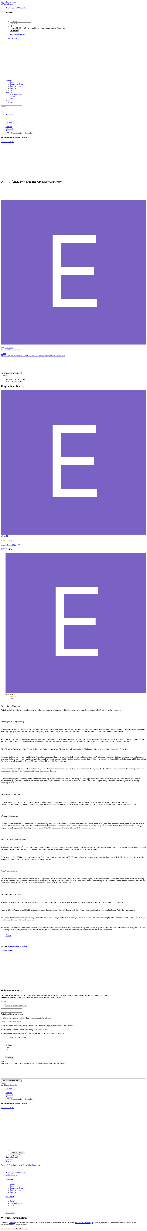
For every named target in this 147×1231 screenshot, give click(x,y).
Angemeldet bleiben (17, 28)
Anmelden (14, 30)
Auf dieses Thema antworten (16, 379)
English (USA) (15, 1155)
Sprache (8, 1150)
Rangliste (13, 88)
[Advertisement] (73, 61)
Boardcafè (16, 350)
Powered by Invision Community (29, 1165)
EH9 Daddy (6, 549)
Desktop (9, 1045)
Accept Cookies (7, 1229)
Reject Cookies (20, 1229)
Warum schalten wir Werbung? (18, 137)
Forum (12, 82)
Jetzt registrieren (11, 38)
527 (11, 698)
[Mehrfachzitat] (6, 934)
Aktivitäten (10, 92)
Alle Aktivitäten (16, 94)
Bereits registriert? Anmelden (16, 8)
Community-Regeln (17, 84)
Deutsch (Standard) (17, 1152)
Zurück (12, 1184)
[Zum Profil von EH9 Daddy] (73, 344)
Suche (12, 96)
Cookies (12, 1223)
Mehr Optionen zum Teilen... (11, 373)
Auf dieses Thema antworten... (12, 1014)
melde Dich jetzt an (66, 995)
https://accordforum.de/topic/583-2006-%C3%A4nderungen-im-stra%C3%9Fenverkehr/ (33, 356)
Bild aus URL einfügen (18, 1037)
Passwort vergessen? (17, 34)
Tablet (8, 1047)
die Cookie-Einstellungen (84, 1223)
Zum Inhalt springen (8, 2)
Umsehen (9, 80)
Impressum (9, 1159)
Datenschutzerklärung (13, 1157)
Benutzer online (16, 86)
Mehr (12, 90)
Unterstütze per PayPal (7, 142)
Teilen (3, 354)
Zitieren (8, 936)
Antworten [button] (9, 1057)
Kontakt (8, 1161)
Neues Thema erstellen (14, 381)
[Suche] (2, 111)
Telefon (8, 1049)
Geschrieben (10, 545)
